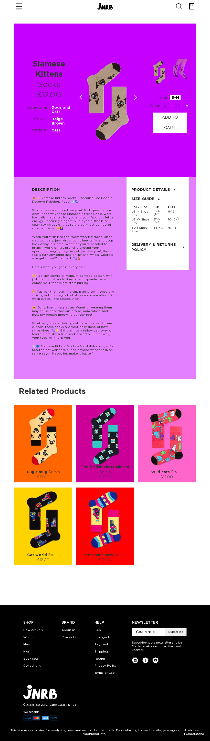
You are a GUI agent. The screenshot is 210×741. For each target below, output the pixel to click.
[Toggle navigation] (19, 6)
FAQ (97, 630)
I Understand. (194, 734)
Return (99, 658)
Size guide (102, 637)
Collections (32, 665)
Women (29, 637)
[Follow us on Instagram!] (135, 660)
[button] (136, 97)
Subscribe (175, 632)
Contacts (68, 637)
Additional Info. (95, 734)
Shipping (101, 651)
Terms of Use (104, 672)
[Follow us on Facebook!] (145, 660)
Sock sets (31, 658)
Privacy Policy (105, 665)
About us (68, 630)
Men (26, 644)
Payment (101, 644)
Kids (26, 651)
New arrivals (33, 630)
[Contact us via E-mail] (155, 660)
